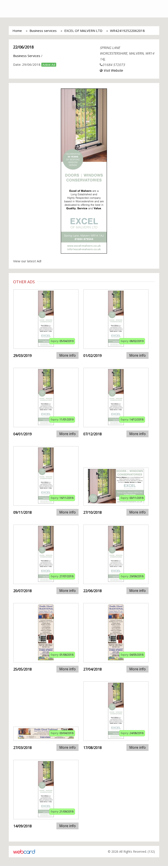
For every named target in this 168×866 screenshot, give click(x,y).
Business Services (26, 56)
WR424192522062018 (127, 30)
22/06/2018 (23, 47)
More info (67, 355)
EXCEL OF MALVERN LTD (83, 30)
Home (17, 30)
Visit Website (113, 70)
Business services (43, 30)
